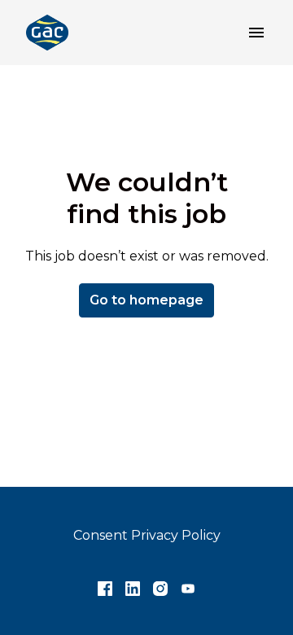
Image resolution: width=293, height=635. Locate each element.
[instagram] (160, 588)
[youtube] (188, 588)
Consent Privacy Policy (147, 535)
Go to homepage (146, 300)
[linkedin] (132, 588)
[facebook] (105, 588)
